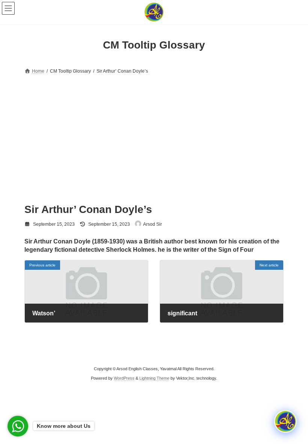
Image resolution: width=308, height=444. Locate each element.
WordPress (124, 378)
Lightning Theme (154, 378)
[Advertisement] (154, 132)
